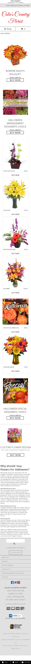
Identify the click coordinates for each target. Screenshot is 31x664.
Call (5, 662)
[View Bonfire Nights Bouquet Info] (15, 53)
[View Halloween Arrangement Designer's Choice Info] (15, 102)
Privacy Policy (8, 645)
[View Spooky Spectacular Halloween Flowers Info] (15, 154)
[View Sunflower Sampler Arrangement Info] (15, 350)
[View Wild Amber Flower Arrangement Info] (15, 272)
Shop (9, 28)
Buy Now (15, 80)
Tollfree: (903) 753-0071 (16, 599)
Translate (20, 2)
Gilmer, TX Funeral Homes (11, 633)
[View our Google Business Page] (15, 583)
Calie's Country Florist (16, 18)
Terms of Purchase (20, 645)
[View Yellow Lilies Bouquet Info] (15, 193)
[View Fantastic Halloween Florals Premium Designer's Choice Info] (15, 311)
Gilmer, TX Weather (7, 639)
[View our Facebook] (12, 583)
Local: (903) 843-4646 (15, 596)
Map (16, 662)
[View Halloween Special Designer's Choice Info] (15, 391)
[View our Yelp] (18, 583)
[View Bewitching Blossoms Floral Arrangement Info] (15, 233)
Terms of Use (15, 648)
